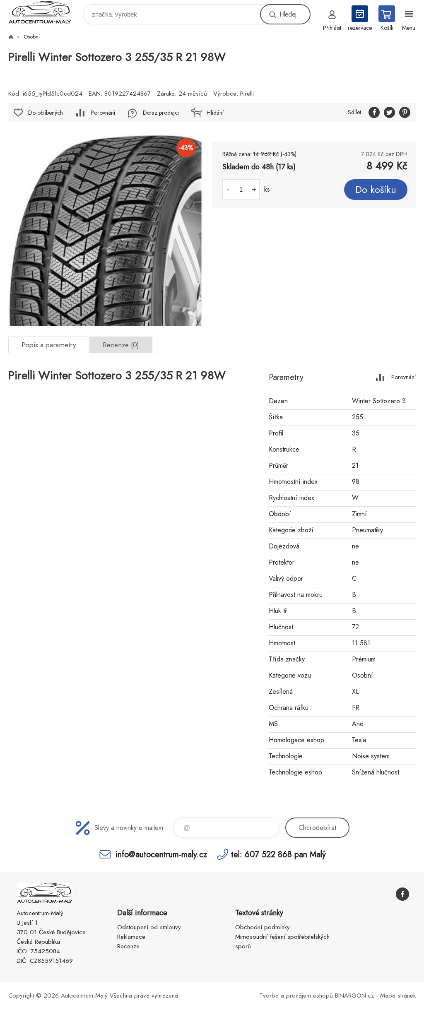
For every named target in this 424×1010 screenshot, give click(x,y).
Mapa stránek (398, 995)
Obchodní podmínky (262, 927)
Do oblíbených (45, 112)
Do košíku (375, 190)
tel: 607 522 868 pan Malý (278, 854)
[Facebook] (402, 894)
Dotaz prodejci (161, 112)
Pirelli (247, 93)
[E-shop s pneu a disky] (10, 36)
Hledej (287, 14)
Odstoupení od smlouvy (149, 927)
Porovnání (103, 112)
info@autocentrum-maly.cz (161, 854)
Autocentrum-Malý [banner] (45, 12)
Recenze (128, 946)
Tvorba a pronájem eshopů (296, 995)
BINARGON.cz (354, 995)
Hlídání (215, 112)
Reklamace (131, 936)
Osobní (32, 37)
